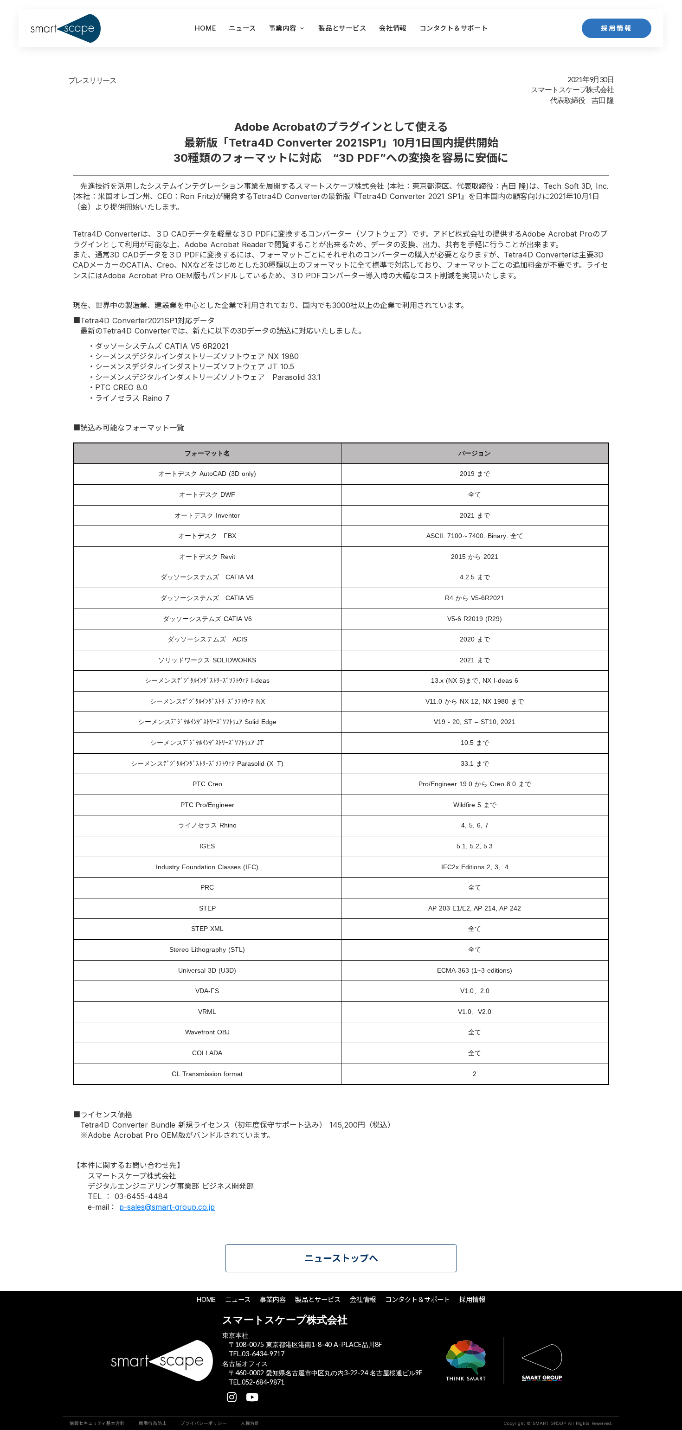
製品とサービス (318, 1299)
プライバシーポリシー (203, 1423)
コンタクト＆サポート (417, 1299)
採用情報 (472, 1299)
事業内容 (282, 28)
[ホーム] (66, 28)
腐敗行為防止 (153, 1423)
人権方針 (250, 1423)
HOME (205, 28)
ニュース (238, 1299)
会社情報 (363, 1299)
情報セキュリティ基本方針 (97, 1423)
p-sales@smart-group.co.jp (167, 1207)
